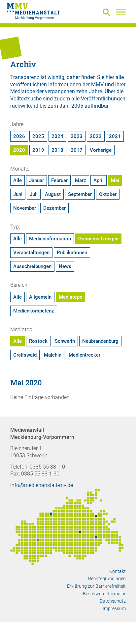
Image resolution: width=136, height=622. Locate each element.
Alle (17, 180)
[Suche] (108, 13)
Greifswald (25, 355)
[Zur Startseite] (33, 12)
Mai (115, 180)
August (53, 194)
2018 (57, 150)
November (24, 208)
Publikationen (72, 253)
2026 (19, 136)
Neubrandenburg (100, 341)
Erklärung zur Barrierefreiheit (96, 586)
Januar (36, 180)
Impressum (114, 608)
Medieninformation (50, 239)
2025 (38, 136)
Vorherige (101, 150)
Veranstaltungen (31, 253)
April (98, 180)
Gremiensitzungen (98, 239)
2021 (115, 136)
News (65, 266)
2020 (19, 150)
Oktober (108, 194)
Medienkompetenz (33, 311)
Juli (34, 194)
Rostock (38, 341)
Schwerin (65, 341)
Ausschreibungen (32, 266)
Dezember (54, 208)
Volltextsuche (26, 98)
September (80, 194)
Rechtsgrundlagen (107, 578)
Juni (17, 194)
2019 (38, 150)
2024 (57, 136)
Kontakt (117, 571)
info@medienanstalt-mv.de (41, 485)
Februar (59, 180)
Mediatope (70, 297)
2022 (96, 136)
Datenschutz (113, 601)
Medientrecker (84, 355)
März (80, 180)
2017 (77, 150)
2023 (77, 136)
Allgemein (40, 297)
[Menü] (121, 12)
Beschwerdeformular (104, 593)
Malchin (52, 355)
